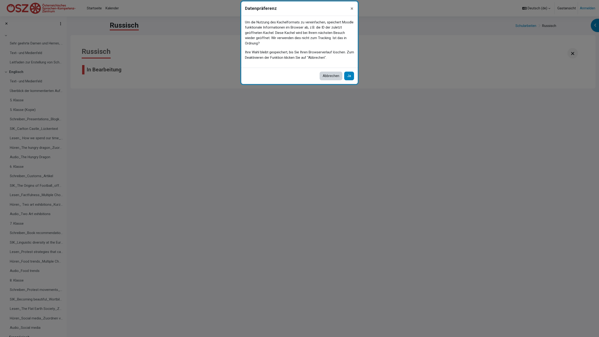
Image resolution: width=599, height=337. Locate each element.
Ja (349, 76)
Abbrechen (331, 76)
